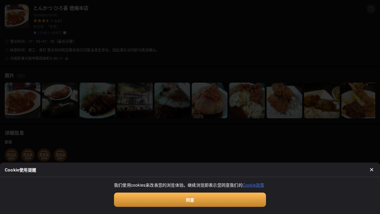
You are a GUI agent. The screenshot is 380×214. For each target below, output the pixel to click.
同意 (190, 200)
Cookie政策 (254, 185)
